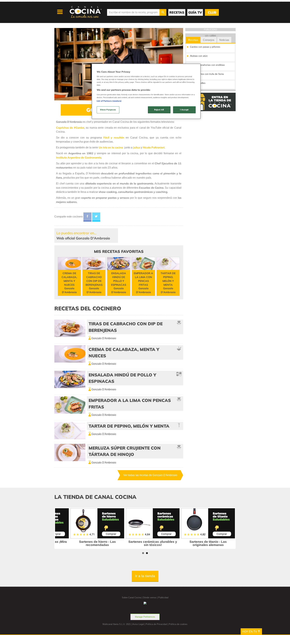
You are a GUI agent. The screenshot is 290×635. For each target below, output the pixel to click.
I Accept (184, 109)
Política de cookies (178, 624)
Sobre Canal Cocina (131, 597)
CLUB (212, 12)
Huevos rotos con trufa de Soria (207, 74)
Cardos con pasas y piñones (205, 46)
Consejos (208, 40)
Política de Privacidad (156, 624)
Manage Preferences (145, 617)
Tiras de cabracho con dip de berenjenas (126, 327)
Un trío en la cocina (111, 147)
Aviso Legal (138, 624)
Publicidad (163, 597)
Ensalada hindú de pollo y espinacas (122, 378)
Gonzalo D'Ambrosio (103, 338)
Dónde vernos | (150, 597)
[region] (146, 91)
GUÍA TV (195, 12)
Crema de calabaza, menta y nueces (124, 352)
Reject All (159, 109)
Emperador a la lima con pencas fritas (130, 403)
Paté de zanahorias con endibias (207, 65)
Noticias (224, 40)
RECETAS (176, 12)
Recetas (193, 40)
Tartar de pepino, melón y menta (129, 426)
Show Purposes (108, 109)
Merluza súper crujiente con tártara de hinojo (125, 451)
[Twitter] (96, 217)
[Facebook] (87, 217)
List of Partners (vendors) (109, 101)
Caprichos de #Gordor (70, 127)
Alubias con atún (199, 55)
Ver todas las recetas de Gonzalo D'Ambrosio (150, 475)
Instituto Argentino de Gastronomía (78, 157)
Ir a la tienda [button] (145, 576)
